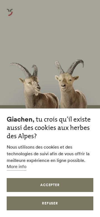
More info (16, 166)
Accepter (50, 185)
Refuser (50, 203)
